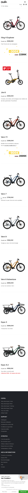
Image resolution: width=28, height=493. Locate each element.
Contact (3, 467)
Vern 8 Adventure (8, 279)
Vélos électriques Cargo (7, 408)
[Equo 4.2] (14, 350)
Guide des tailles (5, 429)
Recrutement (4, 462)
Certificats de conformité (7, 424)
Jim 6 (3, 92)
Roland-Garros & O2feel (7, 446)
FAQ (2, 464)
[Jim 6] (14, 78)
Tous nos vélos (5, 410)
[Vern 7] (14, 179)
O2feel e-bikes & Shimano (7, 443)
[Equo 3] (14, 307)
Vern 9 (4, 237)
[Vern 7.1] (14, 122)
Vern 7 (4, 194)
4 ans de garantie (5, 439)
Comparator (4, 431)
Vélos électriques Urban (7, 401)
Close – (1, 199)
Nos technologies (5, 460)
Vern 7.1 (4, 137)
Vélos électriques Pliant (6, 403)
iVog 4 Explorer (7, 37)
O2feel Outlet (4, 413)
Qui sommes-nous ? (6, 441)
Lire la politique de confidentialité (7, 487)
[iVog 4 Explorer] (14, 23)
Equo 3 (4, 322)
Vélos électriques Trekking (7, 406)
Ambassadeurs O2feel (6, 448)
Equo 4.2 (5, 365)
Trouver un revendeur (6, 455)
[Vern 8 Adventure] (14, 265)
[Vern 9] (14, 222)
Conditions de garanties (6, 426)
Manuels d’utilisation (6, 422)
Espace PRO (4, 457)
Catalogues (3, 419)
